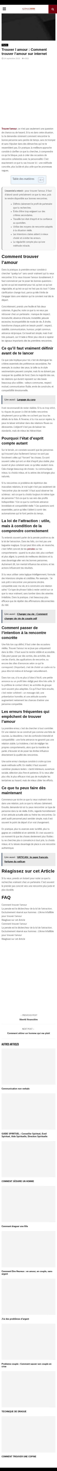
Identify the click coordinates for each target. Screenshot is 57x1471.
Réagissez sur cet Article (13, 920)
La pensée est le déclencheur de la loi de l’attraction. (27, 909)
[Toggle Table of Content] (39, 179)
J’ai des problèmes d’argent (15, 1319)
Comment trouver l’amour (14, 905)
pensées (31, 549)
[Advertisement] (28, 95)
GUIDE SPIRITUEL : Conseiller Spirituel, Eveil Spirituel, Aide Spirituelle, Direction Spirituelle (24, 1135)
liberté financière (28, 1019)
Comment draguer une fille (15, 1226)
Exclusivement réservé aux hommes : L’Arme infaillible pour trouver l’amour (28, 914)
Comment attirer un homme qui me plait (28, 1033)
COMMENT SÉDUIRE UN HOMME (18, 1181)
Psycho (4, 45)
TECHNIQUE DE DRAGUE (14, 1411)
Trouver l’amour (9, 129)
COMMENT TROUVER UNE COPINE (19, 1456)
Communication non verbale (15, 1088)
